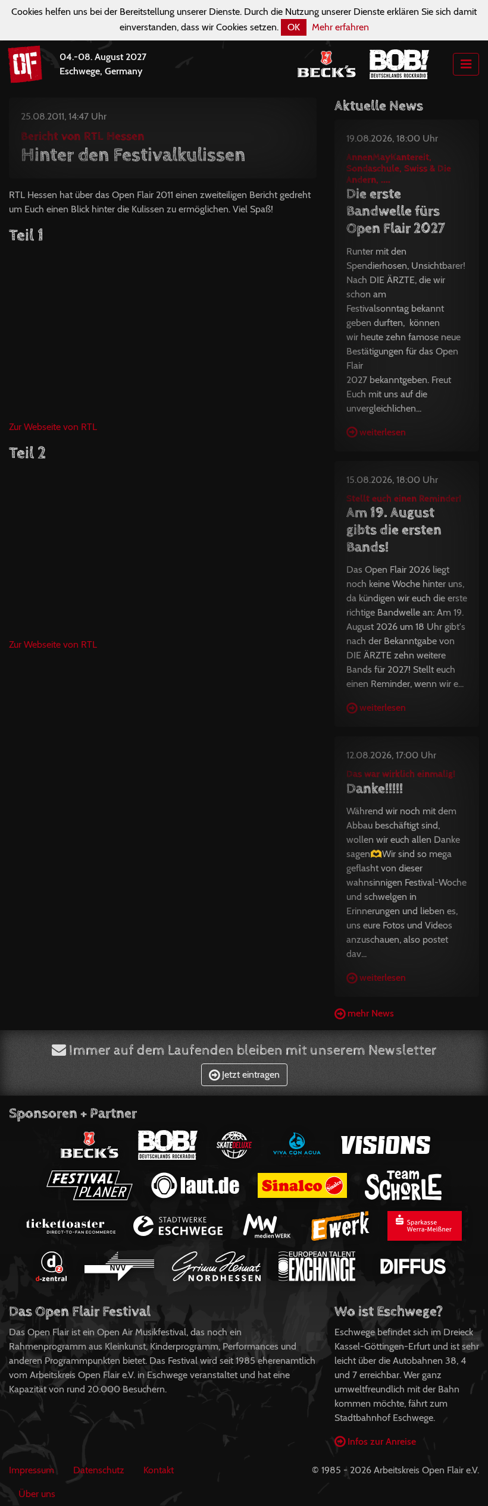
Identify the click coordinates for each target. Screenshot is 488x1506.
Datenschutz (98, 1470)
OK (293, 27)
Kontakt (158, 1470)
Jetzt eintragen (250, 1074)
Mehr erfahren (340, 27)
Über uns (36, 1493)
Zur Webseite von (53, 426)
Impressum (31, 1470)
